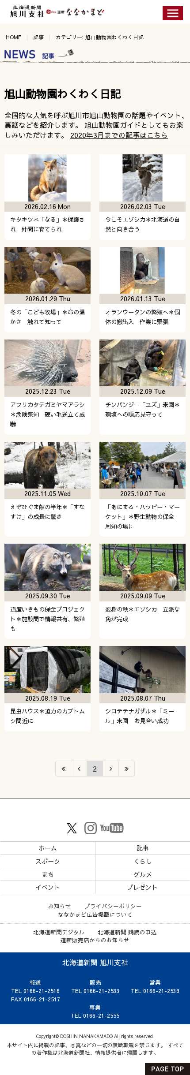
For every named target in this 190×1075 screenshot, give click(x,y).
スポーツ (47, 861)
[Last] (127, 768)
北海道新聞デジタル (59, 932)
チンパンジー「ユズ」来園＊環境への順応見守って (142, 409)
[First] (63, 768)
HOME (13, 37)
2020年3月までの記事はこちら (119, 135)
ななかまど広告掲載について (95, 914)
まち (48, 874)
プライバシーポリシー (113, 906)
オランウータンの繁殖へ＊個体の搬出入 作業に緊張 (142, 317)
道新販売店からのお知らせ (95, 940)
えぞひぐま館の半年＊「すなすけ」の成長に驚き (47, 512)
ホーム (47, 848)
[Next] (111, 768)
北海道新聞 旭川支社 (95, 962)
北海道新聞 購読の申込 (127, 932)
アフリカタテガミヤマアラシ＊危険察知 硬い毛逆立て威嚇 (47, 414)
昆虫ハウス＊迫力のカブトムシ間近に (47, 716)
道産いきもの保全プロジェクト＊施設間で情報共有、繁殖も (47, 619)
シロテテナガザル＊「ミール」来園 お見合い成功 (139, 716)
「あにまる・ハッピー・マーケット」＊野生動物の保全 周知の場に (142, 516)
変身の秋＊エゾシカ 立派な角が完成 (142, 614)
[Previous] (79, 768)
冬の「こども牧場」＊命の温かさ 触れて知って (47, 317)
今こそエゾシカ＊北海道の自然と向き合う (142, 224)
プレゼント (142, 887)
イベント (47, 887)
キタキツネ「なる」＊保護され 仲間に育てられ (47, 224)
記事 (38, 37)
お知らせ (59, 906)
